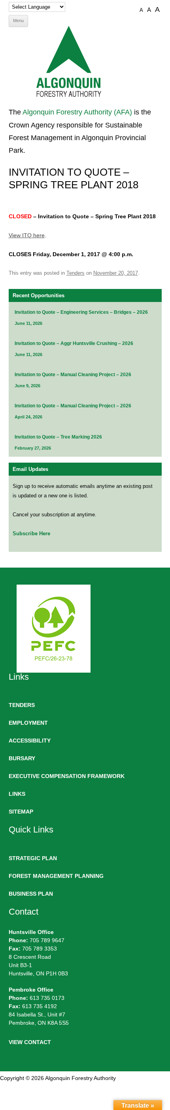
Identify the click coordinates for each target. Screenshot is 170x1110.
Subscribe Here (31, 533)
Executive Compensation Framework (67, 776)
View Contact (30, 1042)
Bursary (22, 758)
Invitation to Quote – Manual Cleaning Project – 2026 (73, 374)
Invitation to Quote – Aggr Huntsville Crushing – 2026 (74, 343)
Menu (18, 20)
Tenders (75, 273)
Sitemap (21, 811)
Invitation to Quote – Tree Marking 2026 (58, 437)
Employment (28, 723)
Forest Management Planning (56, 876)
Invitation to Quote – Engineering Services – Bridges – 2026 (81, 312)
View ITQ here (27, 235)
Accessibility (30, 740)
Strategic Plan (33, 858)
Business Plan (31, 894)
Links (17, 794)
